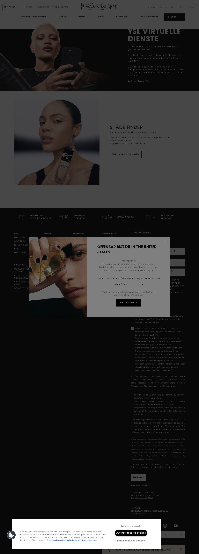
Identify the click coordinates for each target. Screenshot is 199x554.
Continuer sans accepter (131, 526)
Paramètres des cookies (131, 541)
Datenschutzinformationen (84, 540)
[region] (86, 534)
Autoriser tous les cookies (131, 533)
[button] (11, 535)
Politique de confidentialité (59, 540)
